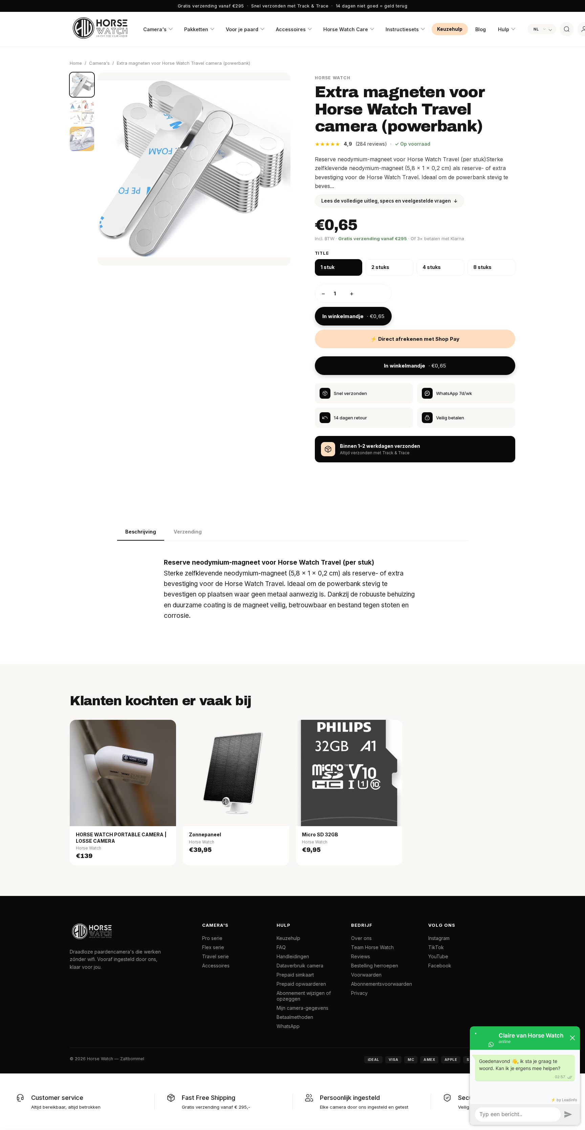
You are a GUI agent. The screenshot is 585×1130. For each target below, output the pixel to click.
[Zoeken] (567, 29)
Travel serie (215, 956)
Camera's (155, 29)
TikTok (436, 947)
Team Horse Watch (372, 947)
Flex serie (213, 947)
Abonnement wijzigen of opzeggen (304, 996)
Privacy (359, 993)
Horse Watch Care (345, 29)
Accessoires (291, 29)
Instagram (439, 938)
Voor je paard (242, 29)
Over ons (361, 938)
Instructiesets (402, 29)
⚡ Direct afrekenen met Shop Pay (414, 339)
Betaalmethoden (295, 1017)
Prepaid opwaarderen (301, 984)
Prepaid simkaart (295, 975)
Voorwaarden (366, 975)
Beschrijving (140, 532)
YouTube (438, 956)
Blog (480, 29)
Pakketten (196, 29)
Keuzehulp (449, 29)
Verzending (188, 532)
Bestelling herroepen (374, 965)
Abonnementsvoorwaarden (381, 984)
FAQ (281, 947)
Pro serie (212, 938)
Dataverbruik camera (300, 965)
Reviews (360, 956)
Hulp (503, 29)
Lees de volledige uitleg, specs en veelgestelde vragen (389, 201)
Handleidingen (293, 956)
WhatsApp (288, 1026)
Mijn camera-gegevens (302, 1008)
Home (76, 63)
